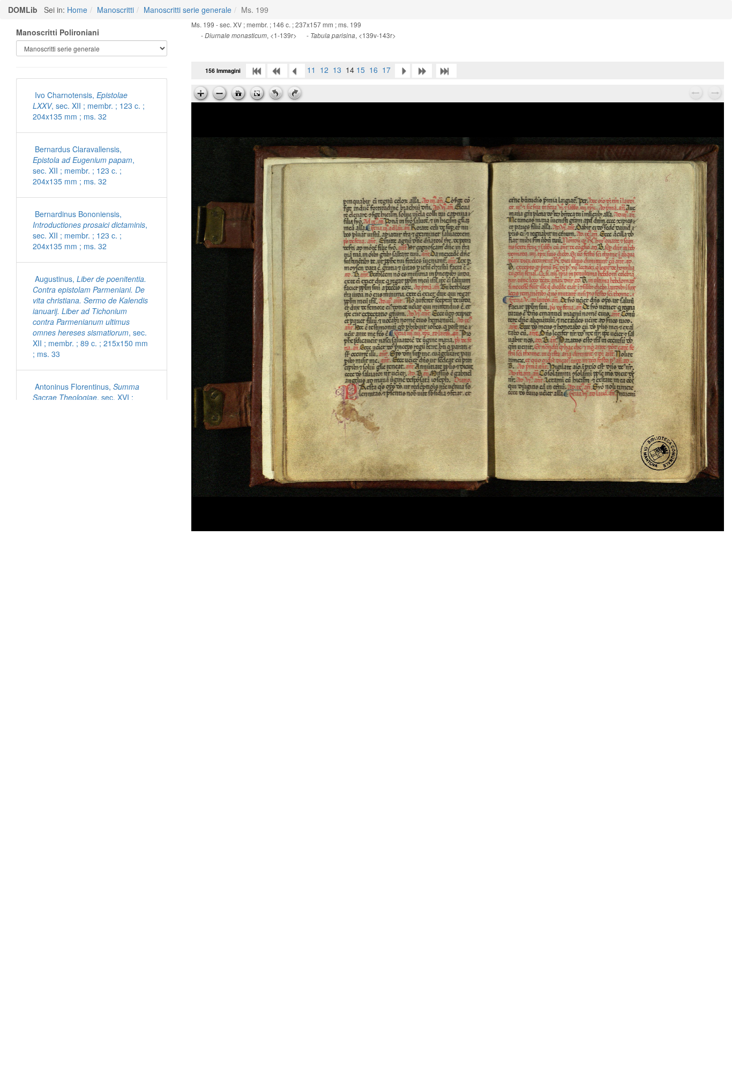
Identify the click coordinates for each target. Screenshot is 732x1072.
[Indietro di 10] (277, 69)
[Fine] (446, 69)
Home (77, 9)
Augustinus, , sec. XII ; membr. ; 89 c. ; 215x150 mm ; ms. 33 (90, 316)
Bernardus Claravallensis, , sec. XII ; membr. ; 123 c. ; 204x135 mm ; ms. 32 (84, 165)
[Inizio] (255, 69)
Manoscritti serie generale (187, 9)
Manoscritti (115, 9)
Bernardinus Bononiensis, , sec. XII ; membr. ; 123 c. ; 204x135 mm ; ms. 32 (90, 230)
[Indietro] (297, 69)
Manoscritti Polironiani (57, 32)
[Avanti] (402, 69)
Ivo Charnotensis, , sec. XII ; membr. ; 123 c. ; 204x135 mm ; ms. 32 (89, 106)
